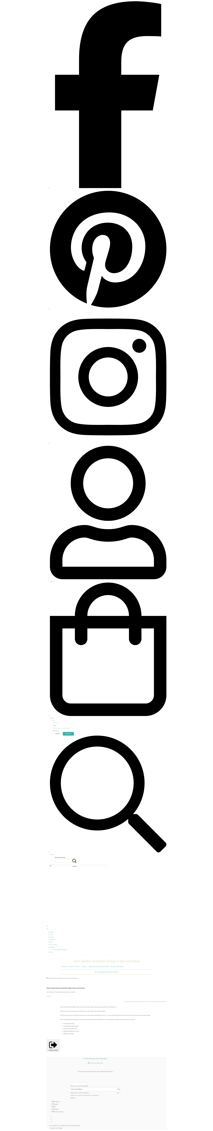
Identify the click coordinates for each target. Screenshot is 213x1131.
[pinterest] (108, 309)
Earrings (84, 966)
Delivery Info (93, 1071)
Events (52, 937)
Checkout (68, 733)
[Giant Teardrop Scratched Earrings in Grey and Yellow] (49, 983)
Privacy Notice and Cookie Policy (105, 1071)
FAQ (51, 942)
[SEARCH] (74, 861)
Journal (52, 947)
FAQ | (79, 1071)
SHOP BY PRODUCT (74, 966)
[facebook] (108, 187)
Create (60, 1128)
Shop (51, 934)
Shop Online (64, 966)
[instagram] (108, 443)
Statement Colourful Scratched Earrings (98, 966)
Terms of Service (85, 1071)
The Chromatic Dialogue (60, 949)
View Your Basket (100, 972)
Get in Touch (53, 944)
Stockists (52, 939)
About (51, 932)
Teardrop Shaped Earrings (117, 966)
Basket (58, 733)
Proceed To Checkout (112, 972)
